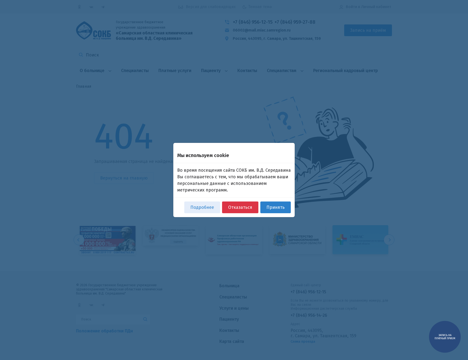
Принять (275, 207)
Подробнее (202, 207)
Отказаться (240, 207)
